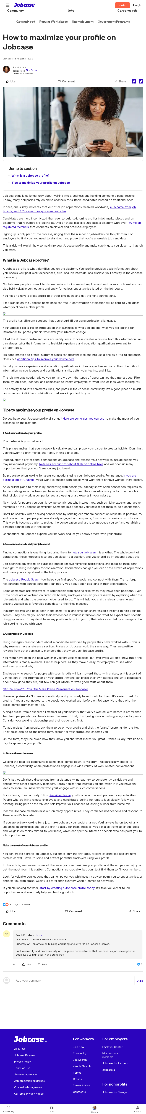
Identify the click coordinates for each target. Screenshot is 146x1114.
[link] (10, 81)
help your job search (85, 552)
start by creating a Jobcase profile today (67, 888)
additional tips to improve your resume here (45, 359)
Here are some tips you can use (83, 418)
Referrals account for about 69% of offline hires (71, 464)
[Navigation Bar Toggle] (7, 5)
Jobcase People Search (24, 579)
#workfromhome (60, 795)
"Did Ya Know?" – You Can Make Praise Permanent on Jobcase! (45, 689)
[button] (8, 5)
